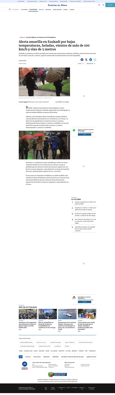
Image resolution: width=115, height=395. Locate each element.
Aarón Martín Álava (26, 342)
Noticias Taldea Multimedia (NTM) (39, 367)
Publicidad (55, 356)
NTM (20, 329)
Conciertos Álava (55, 342)
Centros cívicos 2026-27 (86, 342)
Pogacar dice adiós (44, 346)
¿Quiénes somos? (91, 356)
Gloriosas (58, 346)
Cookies (68, 387)
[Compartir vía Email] (94, 60)
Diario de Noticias (52, 364)
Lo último (76, 199)
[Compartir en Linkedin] (90, 60)
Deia (33, 364)
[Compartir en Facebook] (82, 60)
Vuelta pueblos (69, 342)
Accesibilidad (74, 387)
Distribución (67, 364)
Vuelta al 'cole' (41, 342)
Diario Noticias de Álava (37, 366)
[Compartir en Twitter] (86, 60)
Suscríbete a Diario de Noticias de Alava (72, 356)
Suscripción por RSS (85, 366)
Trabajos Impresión (85, 364)
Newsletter (46, 356)
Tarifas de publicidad (69, 367)
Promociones (37, 356)
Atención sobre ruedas (27, 346)
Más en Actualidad (28, 307)
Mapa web (67, 366)
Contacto (28, 356)
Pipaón (67, 346)
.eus (20, 357)
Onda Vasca (51, 367)
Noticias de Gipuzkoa (53, 366)
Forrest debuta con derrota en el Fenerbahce (41, 37)
